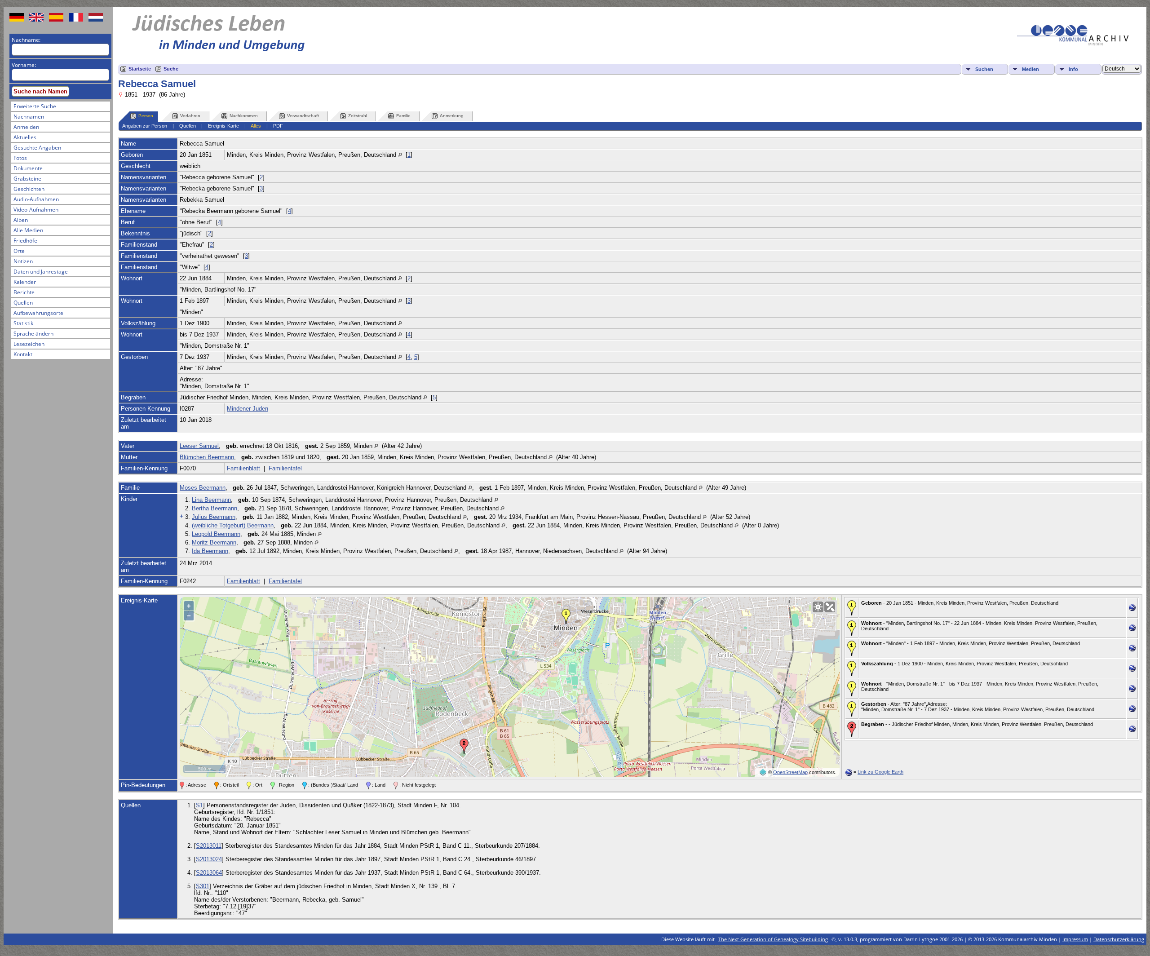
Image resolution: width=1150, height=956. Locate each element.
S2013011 (208, 845)
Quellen (23, 302)
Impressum (1075, 939)
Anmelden (26, 127)
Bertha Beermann (214, 508)
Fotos (20, 158)
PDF (278, 125)
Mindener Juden (247, 408)
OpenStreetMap (790, 772)
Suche (171, 68)
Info (1073, 69)
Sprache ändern (33, 333)
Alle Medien (28, 230)
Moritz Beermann (214, 542)
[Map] (818, 607)
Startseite (139, 68)
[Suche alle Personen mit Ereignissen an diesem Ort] (400, 154)
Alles (256, 125)
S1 (199, 805)
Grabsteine (27, 178)
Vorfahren (190, 115)
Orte (19, 251)
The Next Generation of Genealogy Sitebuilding (773, 939)
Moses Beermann (203, 487)
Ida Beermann (210, 551)
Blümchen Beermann (207, 457)
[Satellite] (829, 607)
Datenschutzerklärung (1118, 939)
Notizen (23, 261)
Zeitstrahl (357, 115)
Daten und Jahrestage (40, 271)
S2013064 (209, 872)
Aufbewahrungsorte (38, 313)
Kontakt (22, 354)
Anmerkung (452, 115)
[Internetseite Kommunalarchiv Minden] (1073, 43)
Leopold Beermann (216, 534)
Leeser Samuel (199, 446)
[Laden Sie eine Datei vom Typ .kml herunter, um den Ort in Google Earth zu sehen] (1132, 609)
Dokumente (28, 168)
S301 (202, 886)
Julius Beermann (213, 516)
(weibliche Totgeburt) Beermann (233, 525)
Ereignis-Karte (223, 125)
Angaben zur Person (144, 125)
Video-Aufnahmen (35, 209)
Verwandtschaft (303, 115)
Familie (403, 115)
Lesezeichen (28, 344)
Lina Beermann (211, 499)
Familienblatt (243, 468)
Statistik (23, 323)
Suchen (984, 69)
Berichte (24, 292)
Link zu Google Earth (880, 772)
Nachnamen (28, 116)
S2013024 (209, 859)
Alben (20, 220)
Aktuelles (24, 137)
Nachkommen (244, 115)
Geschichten (28, 189)
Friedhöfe (25, 240)
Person (145, 115)
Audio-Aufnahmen (36, 199)
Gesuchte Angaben (37, 147)
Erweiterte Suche (34, 106)
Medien (1030, 69)
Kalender (24, 282)
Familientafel (285, 468)
